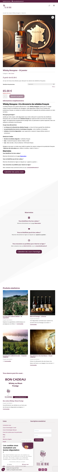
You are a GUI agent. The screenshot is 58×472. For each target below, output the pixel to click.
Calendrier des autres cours (14, 172)
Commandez (20, 324)
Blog (4, 434)
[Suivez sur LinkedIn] (46, 469)
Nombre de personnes (9, 84)
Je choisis (9, 464)
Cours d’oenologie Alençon (10, 430)
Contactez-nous (7, 425)
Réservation (38, 223)
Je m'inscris (38, 440)
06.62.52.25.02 (7, 1)
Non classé (9, 13)
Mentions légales (7, 439)
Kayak (4, 441)
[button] (52, 17)
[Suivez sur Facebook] (40, 469)
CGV (4, 437)
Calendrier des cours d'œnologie (29, 252)
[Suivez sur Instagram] (43, 469)
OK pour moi (25, 464)
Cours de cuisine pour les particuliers (12, 432)
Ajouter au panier (17, 96)
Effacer (53, 86)
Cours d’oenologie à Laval (9, 427)
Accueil (4, 13)
